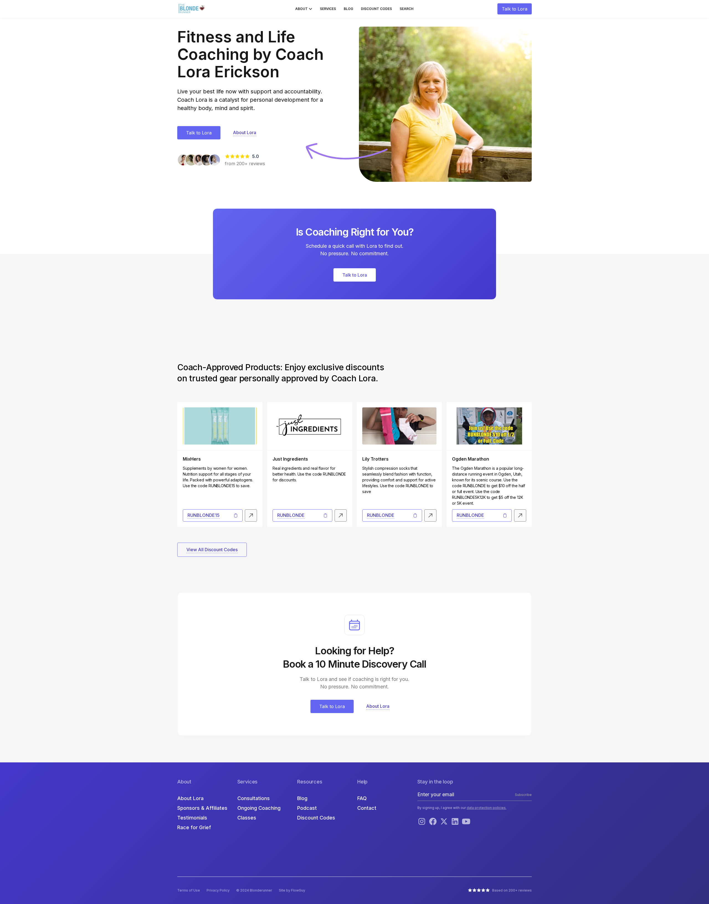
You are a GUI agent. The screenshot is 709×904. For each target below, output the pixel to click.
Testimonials (192, 818)
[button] (303, 9)
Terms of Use (188, 890)
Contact (366, 808)
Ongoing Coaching (259, 808)
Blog (348, 9)
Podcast (307, 808)
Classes (246, 818)
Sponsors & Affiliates (202, 808)
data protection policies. (487, 808)
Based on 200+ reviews (512, 890)
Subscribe (523, 795)
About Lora (190, 798)
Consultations (253, 798)
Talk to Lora (514, 9)
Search (406, 9)
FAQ (362, 798)
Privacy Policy (218, 890)
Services (328, 9)
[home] (192, 9)
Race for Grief (194, 827)
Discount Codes (376, 9)
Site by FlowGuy (292, 890)
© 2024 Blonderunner (254, 890)
